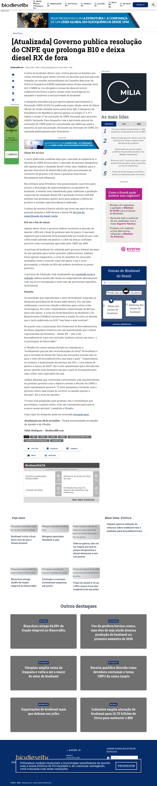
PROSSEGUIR (126, 766)
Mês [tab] (139, 124)
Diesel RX (56, 440)
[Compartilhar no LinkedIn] (13, 93)
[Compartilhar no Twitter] (13, 80)
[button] (71, 5)
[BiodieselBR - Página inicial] (14, 5)
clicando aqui (81, 414)
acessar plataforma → (124, 324)
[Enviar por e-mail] (13, 74)
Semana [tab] (109, 124)
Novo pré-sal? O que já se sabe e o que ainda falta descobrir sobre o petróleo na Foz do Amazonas (128, 163)
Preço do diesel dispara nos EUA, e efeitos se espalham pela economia (128, 172)
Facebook (54, 448)
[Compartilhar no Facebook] (13, 86)
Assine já (140, 5)
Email (33, 455)
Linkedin (73, 448)
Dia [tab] (124, 124)
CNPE (42, 437)
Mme (62, 437)
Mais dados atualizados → (85, 499)
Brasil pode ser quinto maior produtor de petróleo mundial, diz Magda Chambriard (128, 152)
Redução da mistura (79, 437)
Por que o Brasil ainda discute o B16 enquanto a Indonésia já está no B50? (128, 130)
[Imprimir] (13, 99)
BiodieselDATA (35, 465)
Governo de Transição (36, 440)
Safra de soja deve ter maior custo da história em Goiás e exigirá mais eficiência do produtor (128, 140)
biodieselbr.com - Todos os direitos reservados (36, 783)
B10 (33, 437)
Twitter (34, 448)
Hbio (53, 437)
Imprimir (52, 455)
